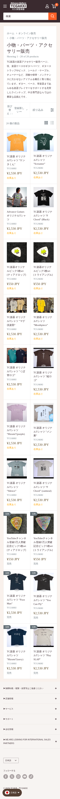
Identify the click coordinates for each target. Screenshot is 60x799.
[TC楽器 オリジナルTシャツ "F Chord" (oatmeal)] (44, 468)
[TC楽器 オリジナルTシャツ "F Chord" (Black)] (44, 197)
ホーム (10, 33)
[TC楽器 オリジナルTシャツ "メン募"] (44, 413)
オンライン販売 (27, 33)
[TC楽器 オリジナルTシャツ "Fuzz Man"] (17, 582)
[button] (54, 6)
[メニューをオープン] (5, 6)
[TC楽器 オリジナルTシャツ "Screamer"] (44, 142)
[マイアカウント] (47, 6)
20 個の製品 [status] (13, 123)
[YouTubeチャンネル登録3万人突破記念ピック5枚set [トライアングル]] (44, 524)
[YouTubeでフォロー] (24, 776)
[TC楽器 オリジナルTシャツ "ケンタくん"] (17, 142)
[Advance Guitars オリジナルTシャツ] (17, 197)
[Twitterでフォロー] (12, 776)
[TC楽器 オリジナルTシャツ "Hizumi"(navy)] (17, 637)
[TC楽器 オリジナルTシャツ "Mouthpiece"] (44, 305)
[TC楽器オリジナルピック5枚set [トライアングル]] (44, 252)
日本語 (8, 760)
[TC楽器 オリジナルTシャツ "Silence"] (17, 468)
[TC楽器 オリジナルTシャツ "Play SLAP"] (44, 637)
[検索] (52, 16)
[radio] (46, 123)
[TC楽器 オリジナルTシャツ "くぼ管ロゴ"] (17, 355)
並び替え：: (15, 110)
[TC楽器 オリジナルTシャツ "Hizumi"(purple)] (17, 412)
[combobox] (25, 16)
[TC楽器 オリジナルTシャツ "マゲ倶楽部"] (17, 305)
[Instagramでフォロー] (18, 776)
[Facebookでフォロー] (5, 776)
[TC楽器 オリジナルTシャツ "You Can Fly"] (44, 582)
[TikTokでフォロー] (31, 776)
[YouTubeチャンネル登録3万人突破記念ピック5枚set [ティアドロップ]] (17, 524)
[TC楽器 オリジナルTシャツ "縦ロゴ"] (44, 358)
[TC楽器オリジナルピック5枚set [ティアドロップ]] (17, 252)
